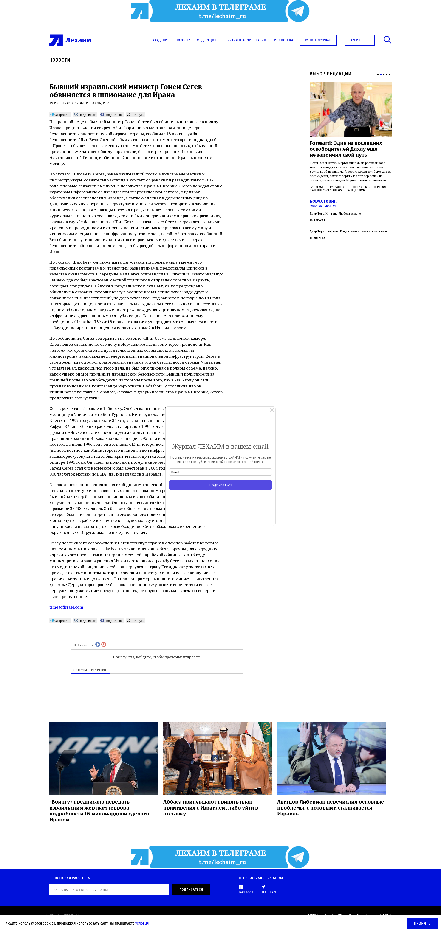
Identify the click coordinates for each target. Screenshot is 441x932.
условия (142, 923)
